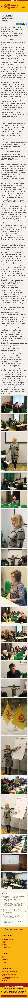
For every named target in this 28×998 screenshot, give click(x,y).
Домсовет (4, 980)
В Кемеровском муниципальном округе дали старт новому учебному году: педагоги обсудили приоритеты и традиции (13, 905)
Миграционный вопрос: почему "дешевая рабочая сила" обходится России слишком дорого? (13, 921)
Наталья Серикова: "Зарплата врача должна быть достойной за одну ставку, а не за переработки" (13, 911)
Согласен (14, 996)
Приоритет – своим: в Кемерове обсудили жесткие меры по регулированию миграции (11, 916)
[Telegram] (26, 24)
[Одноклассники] (19, 24)
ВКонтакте (5, 945)
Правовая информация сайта (16, 992)
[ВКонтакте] (17, 24)
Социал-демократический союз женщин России (10, 978)
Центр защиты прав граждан (9, 973)
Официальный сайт (7, 938)
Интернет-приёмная (7, 939)
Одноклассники (6, 947)
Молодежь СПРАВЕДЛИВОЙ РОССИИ (9, 975)
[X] (23, 24)
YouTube (4, 962)
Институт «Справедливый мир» (10, 971)
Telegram (4, 941)
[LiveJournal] (24, 24)
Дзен (3, 942)
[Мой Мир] (21, 24)
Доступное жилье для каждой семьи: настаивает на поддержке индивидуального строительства (13, 898)
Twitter (4, 944)
